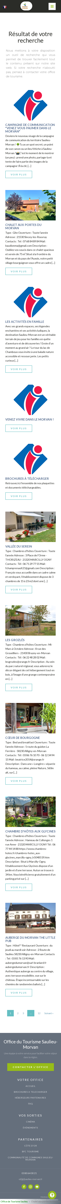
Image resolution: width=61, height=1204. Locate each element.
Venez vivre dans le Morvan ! (29, 419)
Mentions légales (47, 1197)
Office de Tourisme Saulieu (14, 1201)
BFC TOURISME (30, 1151)
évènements (30, 1128)
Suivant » (48, 1013)
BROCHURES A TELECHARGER (30, 1092)
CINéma (30, 1122)
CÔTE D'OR (30, 1146)
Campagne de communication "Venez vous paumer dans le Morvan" (30, 128)
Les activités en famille (24, 321)
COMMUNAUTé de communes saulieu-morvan (30, 1158)
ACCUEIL (31, 1086)
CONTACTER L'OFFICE (30, 1067)
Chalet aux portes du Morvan (23, 226)
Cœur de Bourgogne (22, 737)
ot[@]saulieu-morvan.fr (30, 1179)
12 (39, 1013)
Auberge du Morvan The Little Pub (30, 939)
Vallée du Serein (18, 546)
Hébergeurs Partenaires (30, 1098)
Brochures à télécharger (27, 478)
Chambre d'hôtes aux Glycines (30, 831)
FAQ (30, 1104)
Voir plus (19, 174)
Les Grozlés (15, 640)
